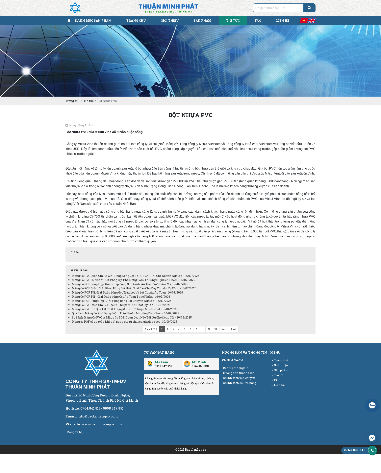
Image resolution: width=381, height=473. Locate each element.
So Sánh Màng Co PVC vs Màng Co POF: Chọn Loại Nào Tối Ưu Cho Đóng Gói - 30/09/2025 (132, 317)
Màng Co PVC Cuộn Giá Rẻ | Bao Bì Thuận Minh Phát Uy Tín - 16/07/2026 (121, 305)
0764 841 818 (355, 450)
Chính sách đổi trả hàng (239, 383)
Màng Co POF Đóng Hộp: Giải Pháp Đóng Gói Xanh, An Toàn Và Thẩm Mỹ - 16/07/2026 (130, 284)
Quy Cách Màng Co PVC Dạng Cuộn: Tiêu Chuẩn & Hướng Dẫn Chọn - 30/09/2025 (125, 313)
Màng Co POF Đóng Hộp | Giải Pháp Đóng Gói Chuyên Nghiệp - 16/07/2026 (121, 301)
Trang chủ (281, 360)
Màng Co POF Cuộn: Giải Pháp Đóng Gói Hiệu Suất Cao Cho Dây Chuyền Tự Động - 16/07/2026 (134, 288)
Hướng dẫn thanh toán (239, 373)
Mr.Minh (199, 362)
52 (215, 329)
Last (233, 329)
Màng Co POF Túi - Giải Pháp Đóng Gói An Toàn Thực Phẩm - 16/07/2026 (121, 296)
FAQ (276, 380)
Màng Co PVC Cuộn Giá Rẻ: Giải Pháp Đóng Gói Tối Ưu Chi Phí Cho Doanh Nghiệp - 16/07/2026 (135, 276)
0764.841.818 (200, 366)
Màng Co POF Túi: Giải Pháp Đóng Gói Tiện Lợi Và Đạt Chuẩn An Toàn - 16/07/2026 (127, 292)
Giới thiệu (281, 365)
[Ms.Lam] (150, 362)
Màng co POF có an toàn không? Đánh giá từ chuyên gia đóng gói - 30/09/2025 (124, 321)
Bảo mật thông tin (236, 368)
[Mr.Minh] (187, 362)
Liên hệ (279, 385)
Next (224, 329)
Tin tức (279, 375)
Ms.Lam (161, 362)
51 (209, 329)
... (202, 329)
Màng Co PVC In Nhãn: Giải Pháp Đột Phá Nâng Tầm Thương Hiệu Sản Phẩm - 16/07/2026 (133, 280)
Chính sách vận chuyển (239, 378)
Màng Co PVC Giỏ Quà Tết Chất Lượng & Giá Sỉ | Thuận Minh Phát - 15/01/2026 (124, 309)
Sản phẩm (281, 370)
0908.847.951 (163, 366)
